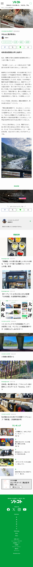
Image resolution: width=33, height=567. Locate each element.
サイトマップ (16, 550)
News (16, 535)
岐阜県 (27, 42)
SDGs (16, 533)
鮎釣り (21, 42)
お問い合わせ (16, 539)
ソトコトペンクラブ (7, 42)
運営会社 (16, 548)
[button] (4, 47)
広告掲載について (16, 543)
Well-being (16, 531)
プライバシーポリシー (16, 546)
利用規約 (16, 544)
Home (2, 7)
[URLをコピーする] (28, 47)
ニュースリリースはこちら (16, 541)
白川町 (15, 42)
